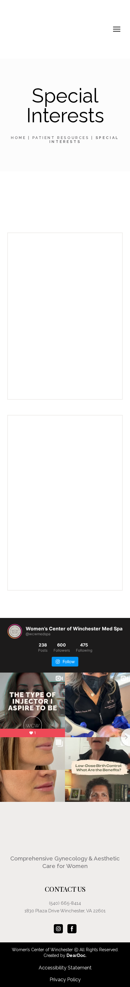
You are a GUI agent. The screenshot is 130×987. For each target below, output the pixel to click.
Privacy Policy (65, 979)
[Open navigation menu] (117, 29)
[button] (58, 928)
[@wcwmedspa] (15, 631)
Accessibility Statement (65, 968)
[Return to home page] (54, 29)
